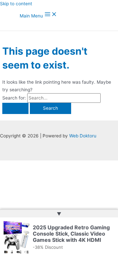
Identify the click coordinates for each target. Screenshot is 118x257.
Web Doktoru (82, 135)
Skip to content (16, 3)
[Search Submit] (15, 108)
